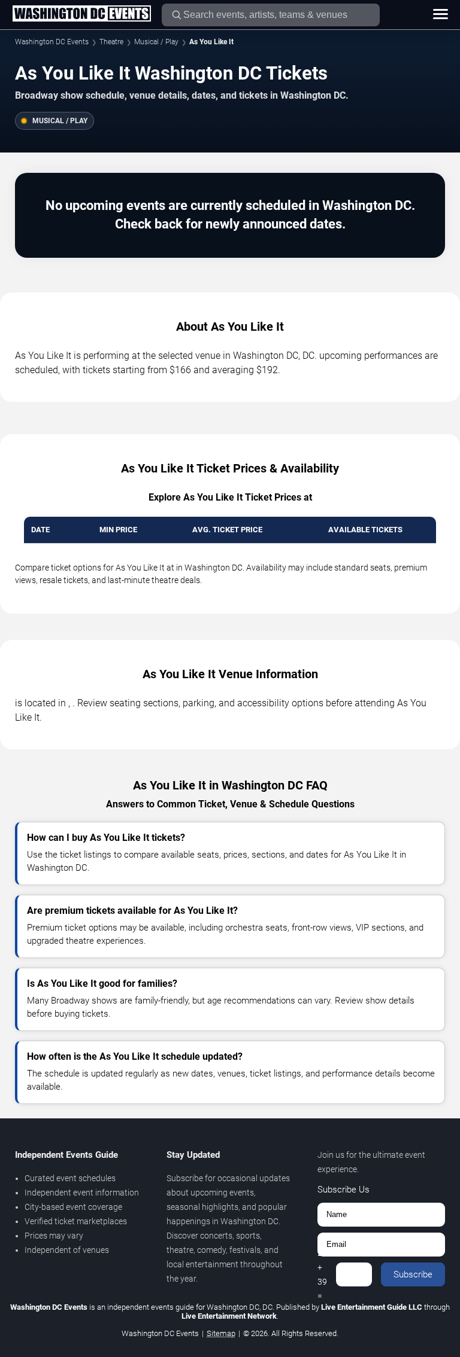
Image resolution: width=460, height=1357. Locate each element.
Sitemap (221, 1333)
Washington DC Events (52, 42)
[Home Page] (81, 14)
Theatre (111, 42)
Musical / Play (156, 42)
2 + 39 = (322, 1274)
